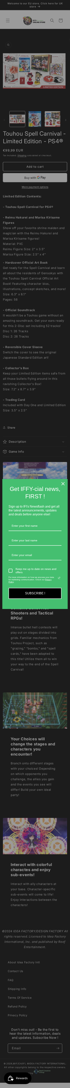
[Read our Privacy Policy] (59, 578)
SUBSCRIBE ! (35, 593)
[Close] (63, 483)
